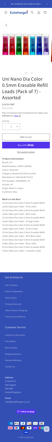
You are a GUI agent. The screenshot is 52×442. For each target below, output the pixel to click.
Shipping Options (13, 354)
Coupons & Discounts (15, 335)
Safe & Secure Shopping (16, 310)
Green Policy (11, 297)
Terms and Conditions (15, 316)
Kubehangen (29, 437)
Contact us (10, 366)
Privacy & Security (13, 304)
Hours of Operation (14, 291)
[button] (6, 12)
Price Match (10, 341)
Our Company (11, 285)
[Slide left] (20, 73)
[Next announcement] (47, 4)
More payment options (26, 152)
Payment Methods (13, 360)
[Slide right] (32, 73)
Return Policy (11, 347)
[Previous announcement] (5, 4)
